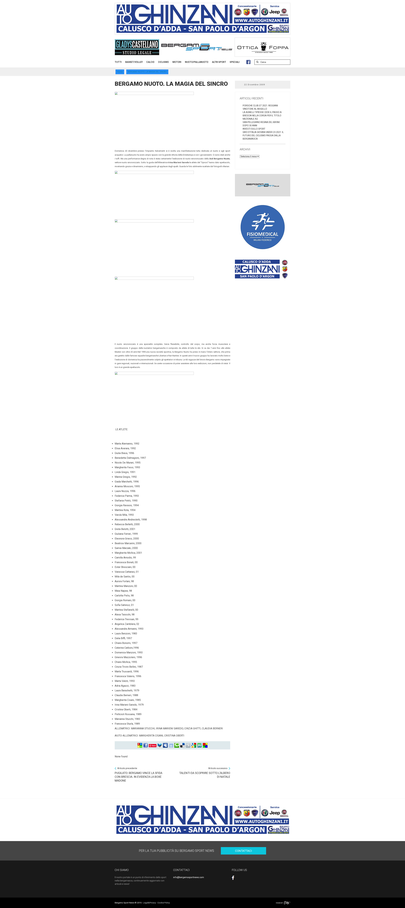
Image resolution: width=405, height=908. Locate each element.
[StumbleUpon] (199, 745)
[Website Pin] (139, 745)
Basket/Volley (134, 62)
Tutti (118, 62)
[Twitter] (159, 745)
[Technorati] (176, 745)
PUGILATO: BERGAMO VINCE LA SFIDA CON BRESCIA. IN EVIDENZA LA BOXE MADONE (138, 774)
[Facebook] (145, 745)
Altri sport (219, 62)
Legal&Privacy (149, 903)
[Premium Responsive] (205, 745)
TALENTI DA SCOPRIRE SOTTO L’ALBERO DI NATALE (204, 772)
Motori (176, 62)
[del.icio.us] (182, 745)
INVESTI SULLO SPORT (254, 129)
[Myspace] (165, 745)
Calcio (150, 62)
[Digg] (188, 745)
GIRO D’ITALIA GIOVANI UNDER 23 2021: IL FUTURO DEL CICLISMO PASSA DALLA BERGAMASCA (263, 135)
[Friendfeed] (171, 745)
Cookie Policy (163, 903)
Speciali (235, 62)
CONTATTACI (243, 850)
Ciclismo (163, 62)
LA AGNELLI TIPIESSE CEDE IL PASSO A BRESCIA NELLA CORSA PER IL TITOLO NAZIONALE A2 (262, 115)
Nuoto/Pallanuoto (196, 62)
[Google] (193, 745)
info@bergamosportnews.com (188, 877)
